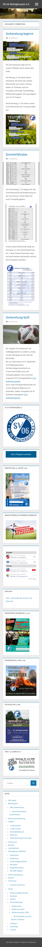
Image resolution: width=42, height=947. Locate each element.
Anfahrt (13, 899)
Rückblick (13, 864)
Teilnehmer (14, 855)
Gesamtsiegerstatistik (18, 861)
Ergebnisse (14, 858)
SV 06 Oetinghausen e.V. (16, 4)
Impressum (12, 842)
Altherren (13, 835)
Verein (10, 889)
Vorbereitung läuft (17, 317)
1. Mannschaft (15, 825)
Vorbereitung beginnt (19, 34)
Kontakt (11, 845)
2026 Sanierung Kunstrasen (20, 838)
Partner (11, 878)
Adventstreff (16, 906)
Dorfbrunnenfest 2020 (20, 912)
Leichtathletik (13, 848)
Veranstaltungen (16, 902)
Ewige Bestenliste (17, 868)
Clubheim (13, 923)
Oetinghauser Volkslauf (17, 851)
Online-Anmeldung (15, 875)
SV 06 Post (12, 881)
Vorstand (13, 896)
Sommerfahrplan (16, 154)
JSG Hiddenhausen (17, 832)
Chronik (13, 930)
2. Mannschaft (15, 829)
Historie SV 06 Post (17, 885)
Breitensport (13, 803)
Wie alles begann (16, 871)
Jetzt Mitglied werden (21, 454)
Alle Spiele (12, 800)
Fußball (11, 821)
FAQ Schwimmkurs (17, 807)
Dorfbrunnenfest (18, 909)
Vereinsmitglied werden (19, 893)
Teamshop (14, 926)
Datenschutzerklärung (16, 818)
